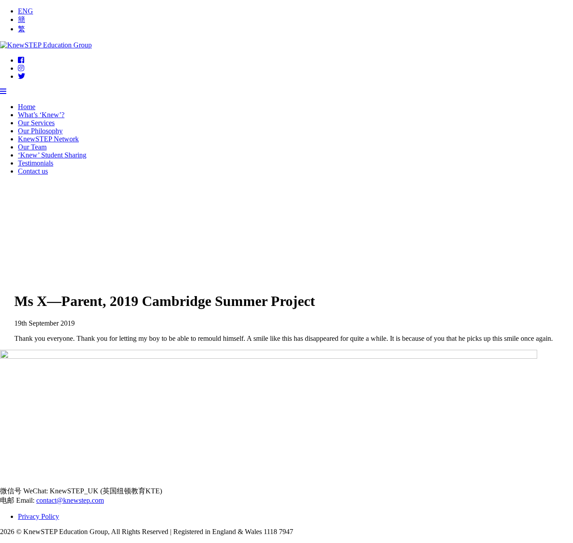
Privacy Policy (38, 516)
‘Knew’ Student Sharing (52, 155)
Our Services (36, 123)
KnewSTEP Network (48, 139)
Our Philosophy (40, 131)
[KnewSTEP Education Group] (46, 45)
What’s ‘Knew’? (41, 115)
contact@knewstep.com (70, 500)
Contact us (33, 171)
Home (26, 106)
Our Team (32, 147)
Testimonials (35, 163)
